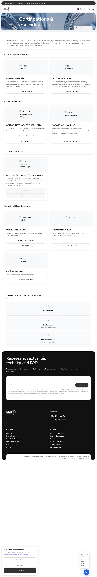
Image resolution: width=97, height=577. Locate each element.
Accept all (21, 570)
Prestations (10, 436)
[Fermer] (87, 554)
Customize (21, 559)
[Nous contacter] (86, 572)
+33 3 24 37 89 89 (57, 416)
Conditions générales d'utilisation (33, 456)
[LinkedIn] (91, 3)
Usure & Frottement (57, 442)
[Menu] (93, 9)
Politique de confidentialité (57, 393)
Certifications (11, 444)
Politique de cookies (23, 554)
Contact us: (14, 3)
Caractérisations (56, 439)
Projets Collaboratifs (14, 439)
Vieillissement (55, 444)
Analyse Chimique (56, 433)
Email (10, 385)
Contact (9, 447)
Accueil (9, 433)
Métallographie (55, 447)
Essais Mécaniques (57, 436)
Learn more (13, 554)
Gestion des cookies (83, 456)
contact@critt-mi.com (58, 420)
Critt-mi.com (71, 458)
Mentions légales (51, 456)
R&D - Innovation (12, 442)
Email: (36, 3)
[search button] (89, 9)
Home (78, 28)
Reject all (19, 565)
